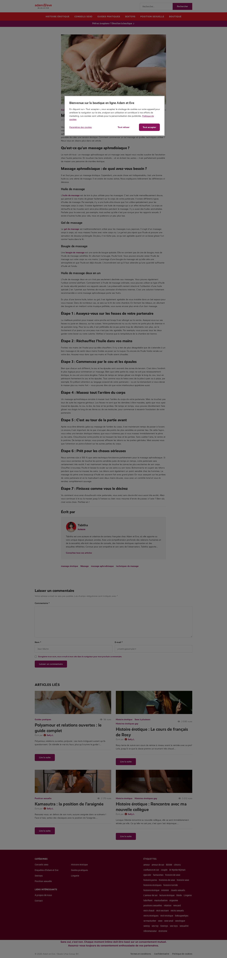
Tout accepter (149, 127)
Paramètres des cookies (80, 127)
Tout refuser (123, 127)
